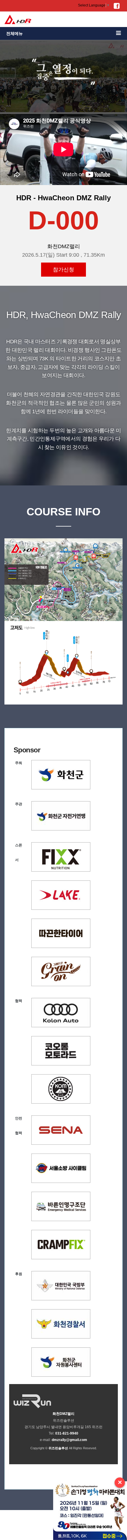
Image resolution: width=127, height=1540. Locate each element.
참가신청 (63, 270)
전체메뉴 (14, 33)
